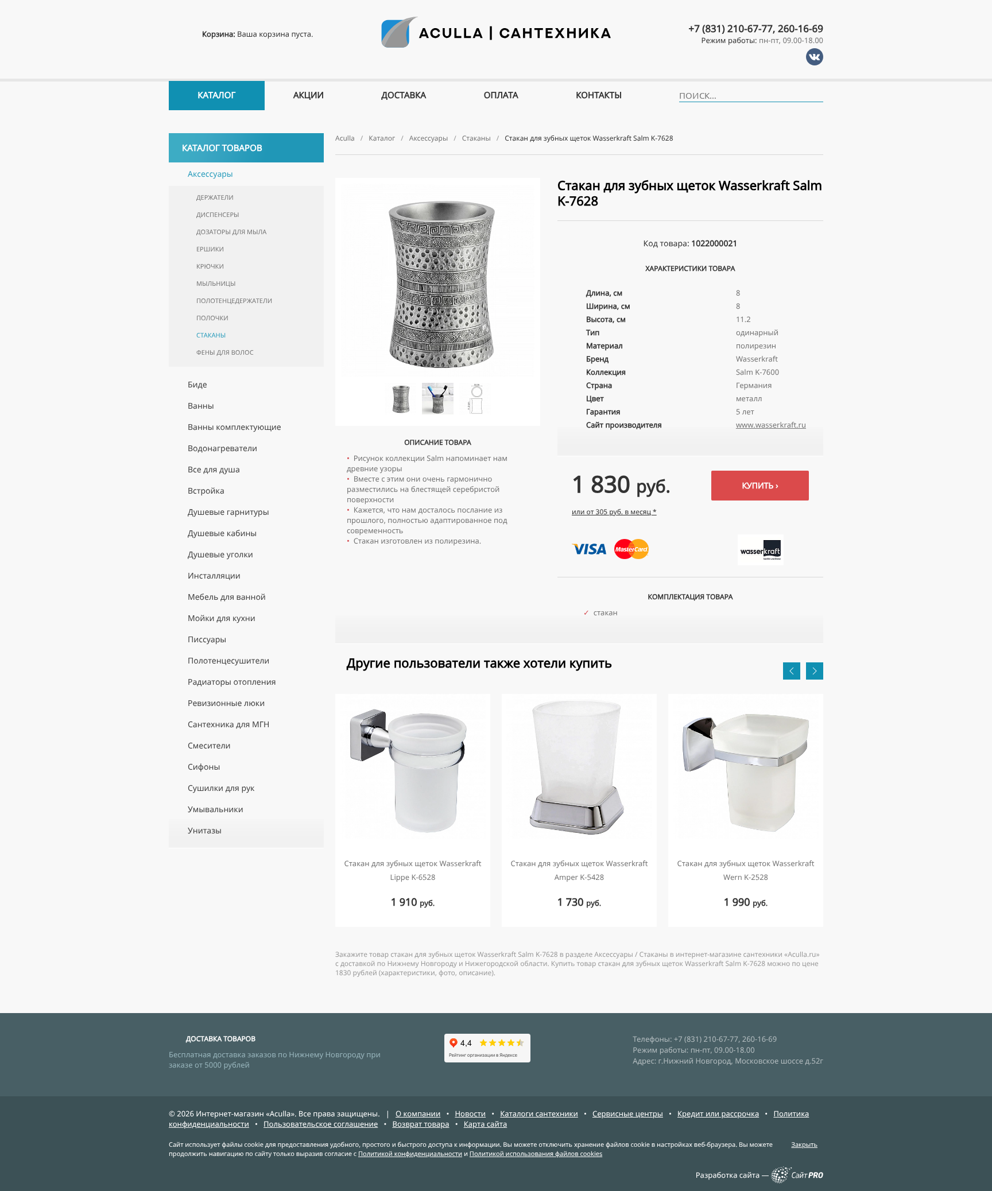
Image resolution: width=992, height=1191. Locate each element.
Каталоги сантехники (539, 1113)
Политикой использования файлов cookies (536, 1154)
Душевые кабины (222, 533)
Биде (197, 384)
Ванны (201, 406)
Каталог (216, 95)
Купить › (760, 485)
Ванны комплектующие (234, 427)
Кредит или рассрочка (718, 1113)
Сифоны (204, 767)
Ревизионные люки (226, 703)
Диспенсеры (217, 215)
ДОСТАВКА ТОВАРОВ (220, 1038)
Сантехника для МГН (228, 724)
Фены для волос (225, 352)
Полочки (212, 318)
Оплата (501, 95)
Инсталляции (214, 576)
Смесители (209, 745)
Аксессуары (210, 174)
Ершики (210, 249)
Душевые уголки (220, 554)
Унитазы (205, 830)
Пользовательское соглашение (321, 1124)
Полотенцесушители (228, 660)
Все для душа (214, 469)
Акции (308, 95)
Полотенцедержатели (234, 301)
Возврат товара (420, 1124)
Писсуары (207, 639)
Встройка (206, 491)
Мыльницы (215, 284)
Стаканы (211, 335)
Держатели (215, 197)
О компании (418, 1113)
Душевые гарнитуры (228, 512)
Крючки (210, 266)
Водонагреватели (222, 448)
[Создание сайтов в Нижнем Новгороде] (797, 1181)
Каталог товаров (222, 148)
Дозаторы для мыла (231, 232)
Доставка (404, 95)
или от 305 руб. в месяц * (614, 512)
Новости (470, 1113)
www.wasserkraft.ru (771, 425)
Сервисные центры (627, 1113)
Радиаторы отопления (232, 682)
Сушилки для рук (221, 788)
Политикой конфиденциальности (410, 1154)
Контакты (599, 95)
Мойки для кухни (221, 618)
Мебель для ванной (227, 597)
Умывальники (215, 809)
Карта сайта (485, 1124)
